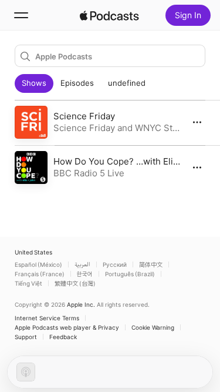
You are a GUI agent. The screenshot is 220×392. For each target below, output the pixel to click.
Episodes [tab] (77, 83)
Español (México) (38, 264)
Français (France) (40, 274)
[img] (110, 15)
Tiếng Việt (28, 283)
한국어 (85, 274)
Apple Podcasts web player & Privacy (67, 327)
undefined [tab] (126, 83)
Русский (115, 264)
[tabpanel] (110, 145)
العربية (82, 264)
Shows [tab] (34, 83)
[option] (110, 122)
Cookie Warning (152, 327)
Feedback (63, 337)
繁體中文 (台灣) (75, 283)
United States (33, 252)
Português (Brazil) (130, 274)
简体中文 (151, 264)
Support (26, 337)
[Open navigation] (21, 15)
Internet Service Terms (47, 318)
